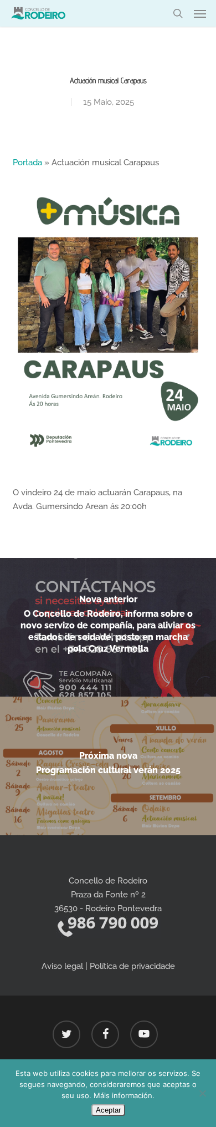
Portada (27, 162)
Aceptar (108, 1110)
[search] (177, 13)
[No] (202, 1093)
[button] (200, 13)
